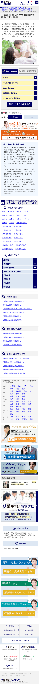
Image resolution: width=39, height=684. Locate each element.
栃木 (23, 394)
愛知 (11, 401)
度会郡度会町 (6, 241)
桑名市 (4, 215)
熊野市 (18, 219)
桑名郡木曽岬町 (21, 223)
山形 (17, 389)
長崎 (23, 417)
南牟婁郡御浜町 (7, 249)
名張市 (18, 215)
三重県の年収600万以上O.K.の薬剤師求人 (17, 358)
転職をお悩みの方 (9, 630)
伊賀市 (11, 223)
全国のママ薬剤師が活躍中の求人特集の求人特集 (16, 8)
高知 (11, 414)
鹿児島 (24, 419)
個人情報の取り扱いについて (23, 673)
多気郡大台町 (6, 237)
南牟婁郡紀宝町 (20, 249)
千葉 (25, 391)
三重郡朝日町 (6, 230)
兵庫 (17, 404)
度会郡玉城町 (18, 237)
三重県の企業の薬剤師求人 (12, 316)
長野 (23, 399)
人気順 (31, 117)
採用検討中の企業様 (19, 640)
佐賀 (17, 417)
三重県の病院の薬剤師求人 (12, 305)
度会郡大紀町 (18, 241)
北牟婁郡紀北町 (20, 245)
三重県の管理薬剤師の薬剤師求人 (14, 373)
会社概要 (23, 675)
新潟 (11, 399)
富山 (11, 396)
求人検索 (29, 626)
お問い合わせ (5, 675)
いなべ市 (27, 219)
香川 (23, 411)
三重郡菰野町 (18, 226)
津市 (3, 211)
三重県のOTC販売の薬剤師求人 (13, 312)
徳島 (17, 411)
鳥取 (11, 409)
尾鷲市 (26, 215)
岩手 (25, 386)
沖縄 (31, 419)
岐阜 (23, 401)
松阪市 (26, 211)
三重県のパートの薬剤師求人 (12, 345)
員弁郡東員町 (6, 226)
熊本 (29, 417)
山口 (11, 411)
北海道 (12, 386)
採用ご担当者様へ (15, 675)
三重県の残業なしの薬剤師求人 (13, 362)
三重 (29, 401)
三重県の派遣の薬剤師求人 (12, 341)
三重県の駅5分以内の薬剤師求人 (14, 369)
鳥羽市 (11, 219)
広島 (29, 409)
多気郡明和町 (18, 234)
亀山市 (4, 219)
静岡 (17, 401)
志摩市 (4, 223)
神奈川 (18, 391)
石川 (17, 396)
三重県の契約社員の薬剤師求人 (13, 337)
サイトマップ (5, 673)
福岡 (11, 417)
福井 (23, 396)
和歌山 (18, 406)
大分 (11, 419)
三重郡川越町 (18, 230)
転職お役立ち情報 (9, 634)
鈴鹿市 (11, 215)
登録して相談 (29, 634)
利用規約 (12, 673)
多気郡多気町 (6, 234)
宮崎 (17, 419)
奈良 (11, 406)
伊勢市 (18, 211)
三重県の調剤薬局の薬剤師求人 (13, 301)
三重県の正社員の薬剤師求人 (12, 333)
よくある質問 (29, 630)
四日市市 (11, 211)
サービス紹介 (10, 626)
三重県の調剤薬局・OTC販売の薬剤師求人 (17, 308)
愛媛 (29, 411)
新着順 (15, 117)
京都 (23, 404)
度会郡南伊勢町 (7, 245)
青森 (19, 386)
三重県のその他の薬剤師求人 (12, 320)
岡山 (23, 409)
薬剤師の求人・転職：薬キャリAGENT (13, 7)
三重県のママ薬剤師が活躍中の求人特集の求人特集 (17, 10)
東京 (11, 391)
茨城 (11, 394)
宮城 (31, 386)
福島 (23, 389)
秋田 (11, 389)
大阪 (11, 404)
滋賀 (29, 404)
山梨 (17, 399)
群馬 (17, 394)
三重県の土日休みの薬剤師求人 (13, 366)
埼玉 (31, 391)
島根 (17, 409)
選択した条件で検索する (19, 104)
